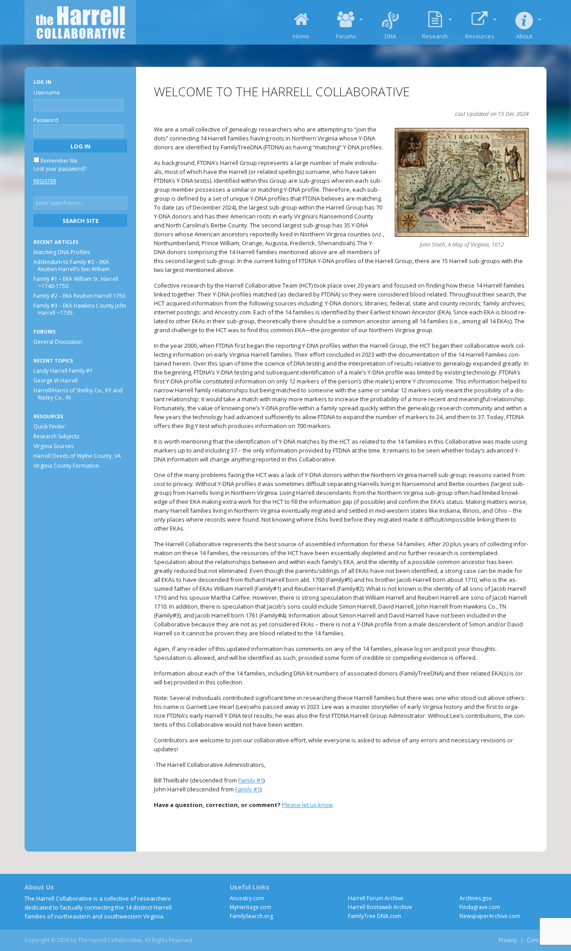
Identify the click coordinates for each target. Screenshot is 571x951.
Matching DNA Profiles (61, 252)
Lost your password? (59, 169)
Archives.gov (475, 898)
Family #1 (250, 780)
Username (46, 92)
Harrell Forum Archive (375, 898)
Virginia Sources (53, 445)
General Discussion (57, 342)
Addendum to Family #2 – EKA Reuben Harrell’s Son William (71, 265)
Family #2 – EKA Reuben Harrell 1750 (79, 296)
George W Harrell (55, 380)
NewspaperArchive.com (489, 916)
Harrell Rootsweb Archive (380, 907)
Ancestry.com (247, 898)
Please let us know (307, 805)
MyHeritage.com (250, 907)
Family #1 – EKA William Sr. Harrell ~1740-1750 (75, 282)
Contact (536, 940)
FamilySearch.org (251, 916)
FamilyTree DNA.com (374, 916)
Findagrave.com (479, 907)
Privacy (508, 940)
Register (44, 181)
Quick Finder (49, 426)
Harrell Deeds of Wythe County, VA (77, 455)
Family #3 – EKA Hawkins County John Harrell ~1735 (79, 309)
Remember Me (59, 161)
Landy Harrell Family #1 (63, 370)
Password (45, 120)
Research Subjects (56, 436)
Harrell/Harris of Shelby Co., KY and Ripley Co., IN (78, 393)
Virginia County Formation (66, 465)
